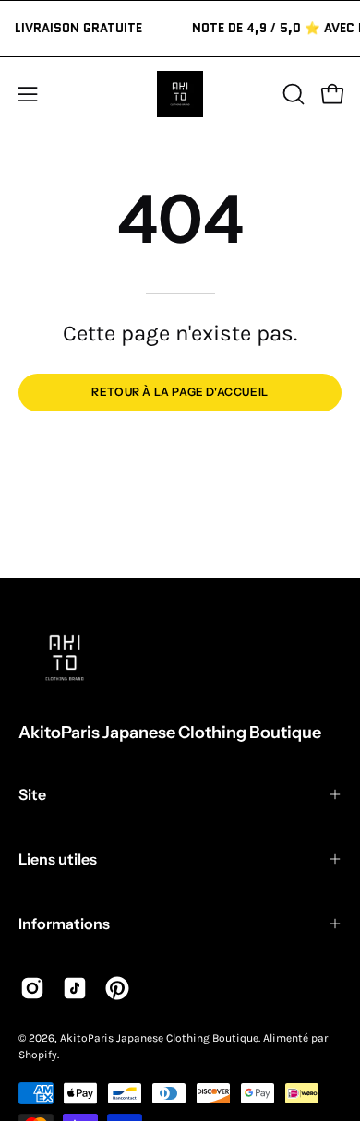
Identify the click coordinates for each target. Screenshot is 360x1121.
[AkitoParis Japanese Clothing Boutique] (180, 94)
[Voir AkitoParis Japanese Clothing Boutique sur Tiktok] (75, 988)
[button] (292, 94)
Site (32, 794)
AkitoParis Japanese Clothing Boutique (169, 732)
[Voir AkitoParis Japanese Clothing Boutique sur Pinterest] (117, 988)
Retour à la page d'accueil (180, 392)
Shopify (37, 1054)
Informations (64, 923)
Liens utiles (57, 859)
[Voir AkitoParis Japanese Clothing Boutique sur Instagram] (32, 988)
